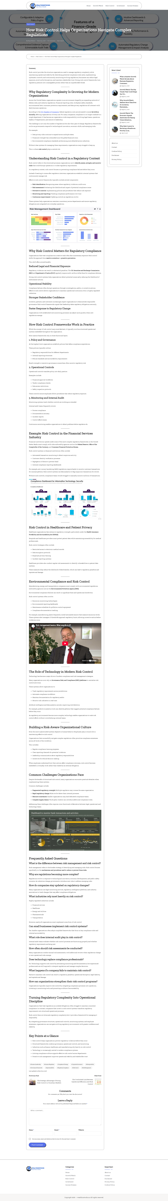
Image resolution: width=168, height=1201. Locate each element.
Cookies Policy (117, 151)
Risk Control (30, 24)
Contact (114, 147)
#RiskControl (75, 1067)
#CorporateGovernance (77, 1064)
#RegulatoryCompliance (63, 1067)
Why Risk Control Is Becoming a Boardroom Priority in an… (127, 128)
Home (67, 1172)
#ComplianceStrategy (63, 1064)
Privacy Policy (116, 159)
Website (81, 1130)
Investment (69, 1182)
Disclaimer (115, 155)
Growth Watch (70, 1175)
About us (115, 143)
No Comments (51, 41)
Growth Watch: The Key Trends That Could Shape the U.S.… (128, 92)
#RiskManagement (86, 1067)
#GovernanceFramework (36, 1067)
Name (31, 1130)
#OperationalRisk (50, 1067)
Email (56, 1130)
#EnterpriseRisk (90, 1064)
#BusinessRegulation (49, 1064)
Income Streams (70, 1185)
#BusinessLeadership (35, 1064)
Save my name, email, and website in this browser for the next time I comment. (54, 1139)
